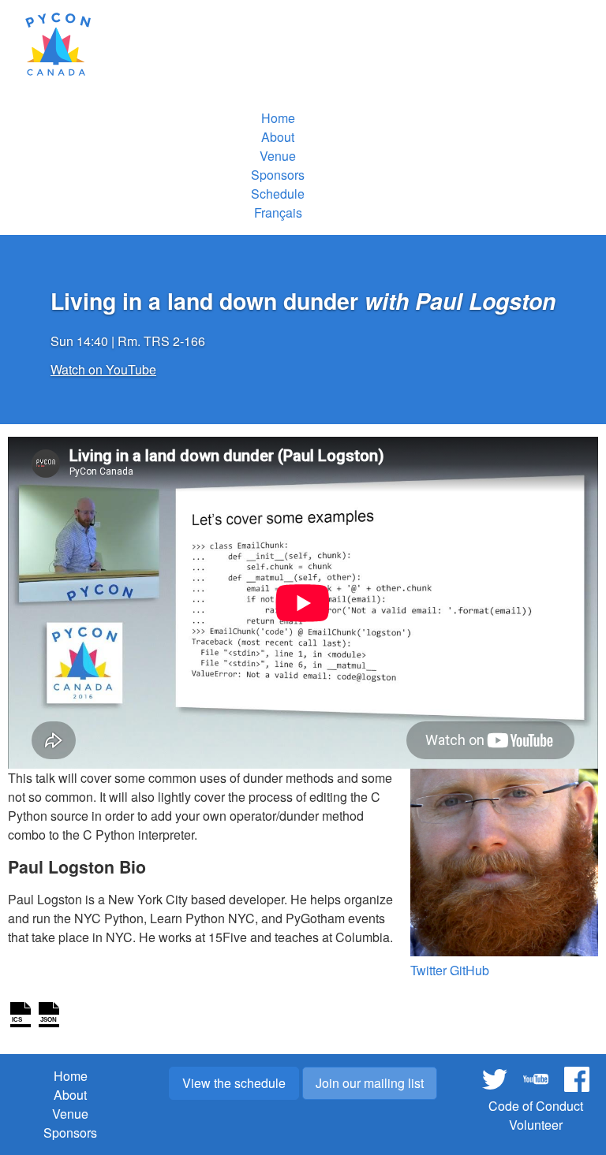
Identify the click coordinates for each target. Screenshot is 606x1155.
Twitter (428, 970)
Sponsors (278, 175)
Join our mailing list (370, 1083)
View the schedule (234, 1083)
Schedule (278, 193)
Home (278, 118)
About (277, 137)
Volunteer (536, 1125)
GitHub (469, 970)
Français (278, 212)
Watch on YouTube (103, 369)
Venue (278, 156)
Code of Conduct (535, 1106)
